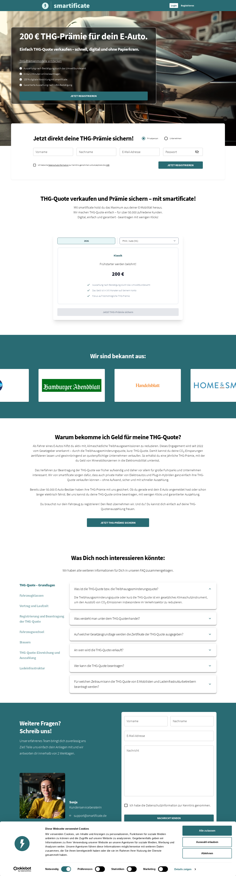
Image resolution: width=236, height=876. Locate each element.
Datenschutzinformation (58, 165)
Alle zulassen (207, 830)
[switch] (100, 869)
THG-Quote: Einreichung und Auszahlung (40, 655)
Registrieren (187, 5)
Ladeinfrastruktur (32, 668)
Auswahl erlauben (207, 842)
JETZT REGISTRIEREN (180, 165)
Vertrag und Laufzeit (34, 606)
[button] (118, 276)
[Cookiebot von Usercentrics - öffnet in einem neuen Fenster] (22, 869)
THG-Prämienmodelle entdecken (41, 61)
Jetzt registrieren (83, 96)
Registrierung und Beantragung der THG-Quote (42, 619)
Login (174, 5)
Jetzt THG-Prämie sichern (118, 312)
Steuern (25, 642)
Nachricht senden (169, 818)
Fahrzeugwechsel (32, 632)
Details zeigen (182, 869)
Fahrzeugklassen (31, 595)
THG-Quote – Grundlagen (37, 585)
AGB (107, 165)
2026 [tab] (86, 240)
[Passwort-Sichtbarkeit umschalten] (196, 151)
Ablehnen (207, 853)
